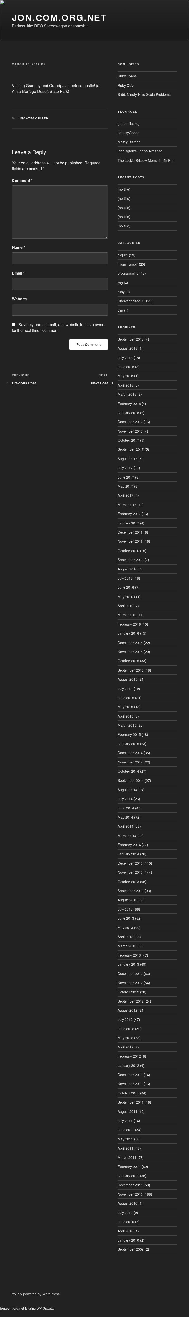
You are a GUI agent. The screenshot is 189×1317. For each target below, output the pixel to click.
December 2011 (130, 1074)
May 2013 (125, 927)
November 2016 (130, 541)
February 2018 (129, 403)
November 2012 (130, 982)
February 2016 (129, 624)
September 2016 (131, 559)
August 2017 (127, 458)
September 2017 (131, 449)
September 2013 (131, 890)
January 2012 (128, 1065)
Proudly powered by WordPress (35, 1293)
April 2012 (125, 1047)
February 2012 (129, 1056)
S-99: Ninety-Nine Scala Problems (144, 94)
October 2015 (128, 660)
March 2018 (127, 394)
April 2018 (125, 385)
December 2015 (130, 642)
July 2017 (125, 467)
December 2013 (130, 863)
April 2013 (125, 936)
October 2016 (128, 550)
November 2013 (130, 872)
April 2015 (125, 716)
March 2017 (127, 504)
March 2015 (127, 725)
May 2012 (125, 1037)
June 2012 (126, 1028)
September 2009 (131, 1249)
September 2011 (131, 1102)
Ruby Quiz (126, 85)
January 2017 (128, 523)
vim (120, 310)
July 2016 (125, 578)
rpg (120, 282)
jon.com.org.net (59, 17)
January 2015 (128, 743)
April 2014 (125, 826)
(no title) (124, 189)
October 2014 (128, 771)
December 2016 (130, 532)
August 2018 (127, 348)
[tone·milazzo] (128, 123)
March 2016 (127, 614)
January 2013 (128, 964)
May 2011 (125, 1139)
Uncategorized (34, 118)
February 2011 (129, 1166)
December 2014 (130, 752)
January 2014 (128, 854)
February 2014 (129, 844)
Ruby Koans (127, 76)
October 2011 (128, 1093)
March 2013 (127, 945)
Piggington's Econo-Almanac (140, 151)
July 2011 (125, 1120)
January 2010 (128, 1240)
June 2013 (126, 918)
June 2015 (126, 697)
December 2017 (130, 421)
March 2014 (127, 835)
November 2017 (130, 431)
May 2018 (125, 375)
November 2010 (130, 1194)
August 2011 (127, 1111)
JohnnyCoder (128, 132)
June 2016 (126, 587)
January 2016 (128, 633)
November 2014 (130, 762)
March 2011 (127, 1157)
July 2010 (125, 1212)
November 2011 (130, 1083)
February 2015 (129, 734)
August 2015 (127, 679)
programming (128, 273)
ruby (121, 291)
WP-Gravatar (46, 1308)
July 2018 (125, 357)
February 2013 (129, 955)
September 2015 (131, 670)
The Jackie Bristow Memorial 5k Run (146, 160)
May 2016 (125, 596)
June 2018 (126, 366)
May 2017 (125, 486)
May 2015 (125, 706)
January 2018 (128, 412)
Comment (22, 180)
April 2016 (125, 605)
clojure (123, 255)
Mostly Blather (129, 141)
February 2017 (129, 513)
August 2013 (127, 900)
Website (19, 298)
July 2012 (125, 1019)
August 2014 (127, 789)
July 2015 (125, 688)
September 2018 (131, 339)
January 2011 (128, 1175)
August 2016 (127, 569)
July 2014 (125, 798)
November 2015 (130, 651)
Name (18, 247)
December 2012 (130, 973)
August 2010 (127, 1203)
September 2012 (131, 1001)
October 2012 (128, 991)
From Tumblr (128, 264)
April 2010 (125, 1230)
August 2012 (127, 1010)
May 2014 (125, 817)
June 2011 (126, 1129)
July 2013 (125, 909)
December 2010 (130, 1184)
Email (18, 273)
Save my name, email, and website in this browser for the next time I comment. (59, 327)
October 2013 (128, 881)
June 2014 (126, 808)
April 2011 (125, 1148)
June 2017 (126, 477)
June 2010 (126, 1221)
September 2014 (131, 780)
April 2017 (125, 495)
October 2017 (128, 440)
